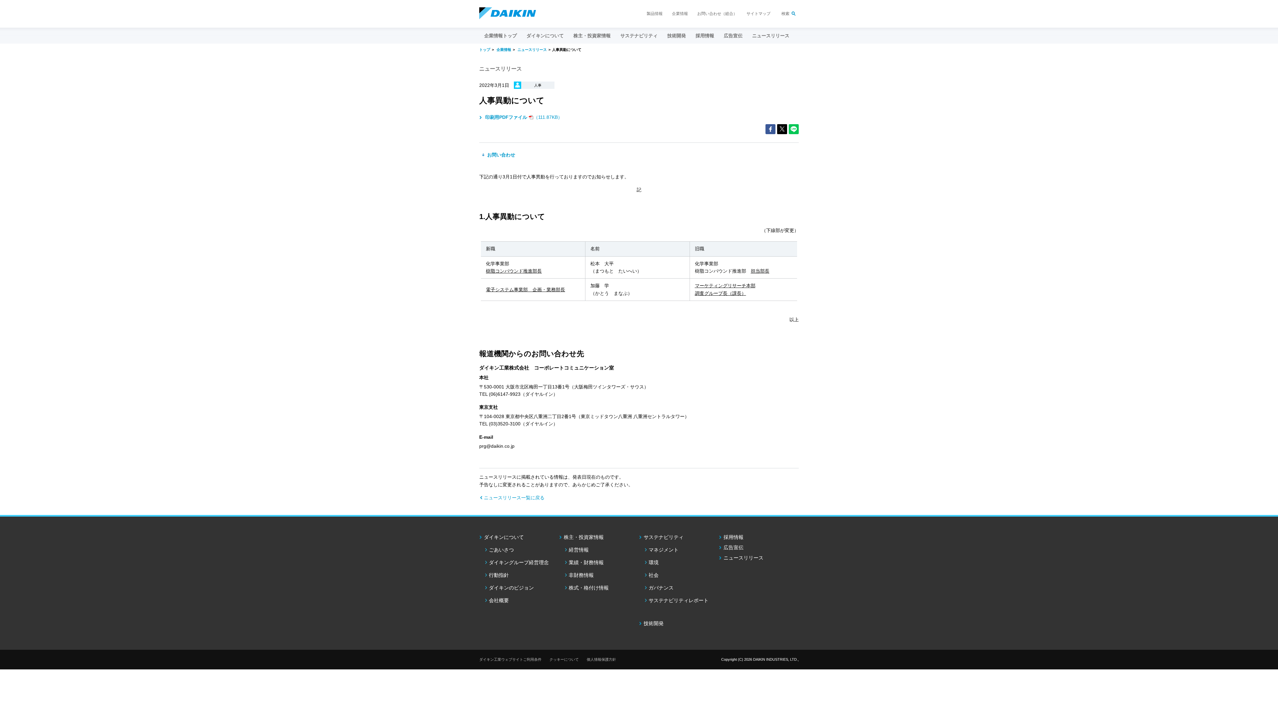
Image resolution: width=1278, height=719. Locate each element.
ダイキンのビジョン (511, 588)
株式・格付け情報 (589, 588)
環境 (654, 562)
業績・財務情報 (586, 562)
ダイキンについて (504, 537)
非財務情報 (581, 575)
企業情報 (680, 13)
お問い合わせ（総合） (717, 13)
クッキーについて (564, 659)
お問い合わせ (500, 154)
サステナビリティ (664, 537)
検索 (785, 13)
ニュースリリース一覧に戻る (514, 497)
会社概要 (499, 600)
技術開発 (676, 35)
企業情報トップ (500, 35)
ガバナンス (661, 588)
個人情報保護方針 (601, 659)
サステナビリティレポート (679, 600)
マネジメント (664, 550)
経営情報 (579, 550)
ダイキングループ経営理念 (519, 562)
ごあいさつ (501, 550)
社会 (654, 575)
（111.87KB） (523, 117)
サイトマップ (758, 13)
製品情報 (655, 13)
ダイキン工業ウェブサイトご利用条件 (510, 659)
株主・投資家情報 (584, 537)
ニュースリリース (770, 35)
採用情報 (705, 35)
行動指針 (499, 575)
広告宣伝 (734, 547)
